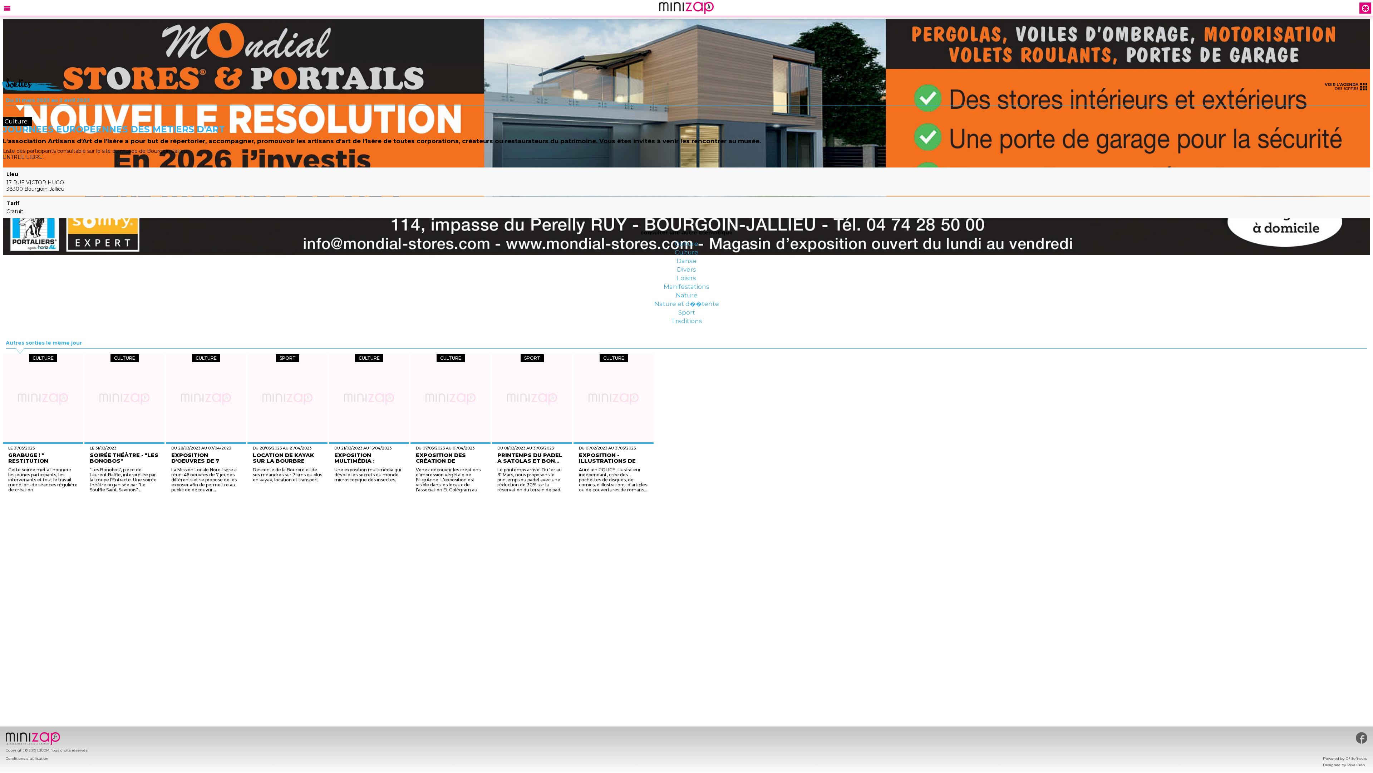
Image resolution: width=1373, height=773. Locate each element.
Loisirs (686, 303)
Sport (687, 360)
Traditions (686, 375)
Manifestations (686, 317)
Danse (686, 275)
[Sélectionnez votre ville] (1365, 8)
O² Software (1356, 758)
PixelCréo (1356, 765)
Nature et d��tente (686, 346)
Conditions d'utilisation (27, 758)
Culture (686, 246)
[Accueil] (686, 8)
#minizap (1361, 738)
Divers (686, 289)
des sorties (1341, 86)
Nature (686, 332)
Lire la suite (652, 544)
